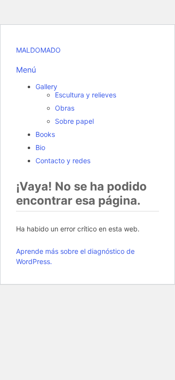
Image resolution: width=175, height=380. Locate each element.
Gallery (46, 86)
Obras (64, 108)
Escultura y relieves (85, 95)
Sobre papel (74, 121)
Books (45, 134)
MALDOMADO (38, 50)
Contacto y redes (62, 160)
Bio (40, 147)
